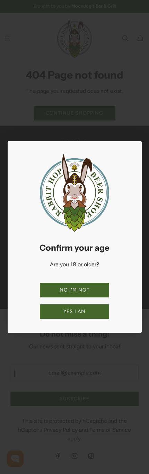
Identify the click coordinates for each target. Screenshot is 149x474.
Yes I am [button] (74, 311)
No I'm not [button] (75, 290)
